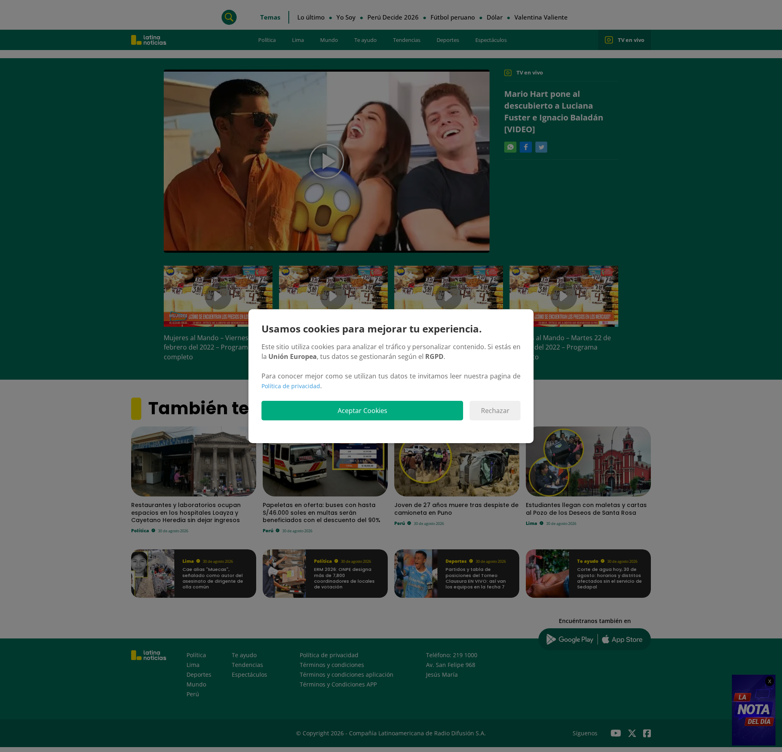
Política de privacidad (290, 386)
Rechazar (495, 410)
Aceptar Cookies (362, 410)
